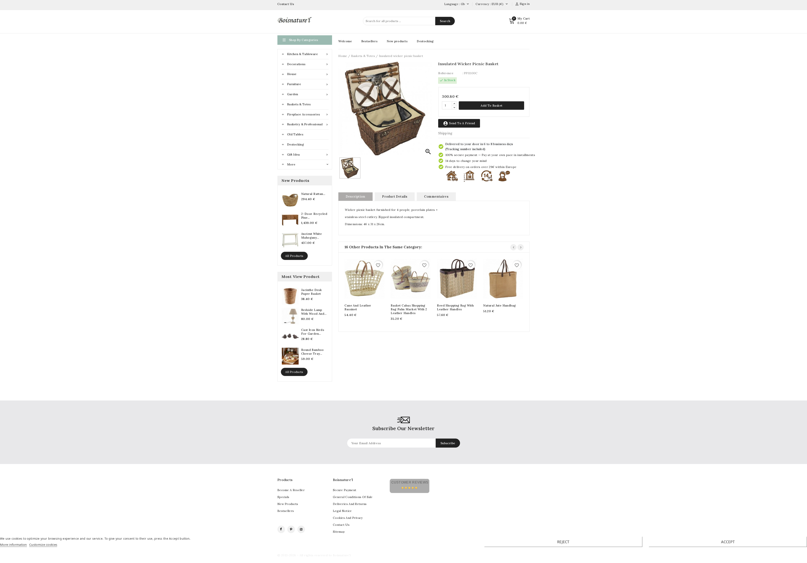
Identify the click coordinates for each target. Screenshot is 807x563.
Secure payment (344, 490)
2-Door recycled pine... (314, 215)
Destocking (295, 144)
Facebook (281, 529)
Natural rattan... (313, 194)
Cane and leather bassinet (357, 307)
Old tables (295, 134)
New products (397, 41)
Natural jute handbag (499, 305)
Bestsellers (369, 41)
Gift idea (308, 155)
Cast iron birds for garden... (312, 332)
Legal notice (342, 511)
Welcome (345, 41)
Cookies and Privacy (348, 518)
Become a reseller (291, 490)
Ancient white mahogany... (311, 235)
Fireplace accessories (308, 114)
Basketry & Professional (308, 124)
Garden (308, 94)
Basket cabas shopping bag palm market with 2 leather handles (409, 309)
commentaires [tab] (436, 196)
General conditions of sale (353, 497)
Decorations (308, 64)
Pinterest (291, 529)
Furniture (308, 84)
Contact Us (285, 4)
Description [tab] (355, 196)
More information (13, 544)
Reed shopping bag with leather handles (455, 307)
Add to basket (491, 105)
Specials (283, 497)
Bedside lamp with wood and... (313, 312)
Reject (563, 541)
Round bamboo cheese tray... (312, 352)
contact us (341, 525)
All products (294, 256)
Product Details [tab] (394, 196)
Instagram (301, 529)
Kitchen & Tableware (308, 54)
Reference (445, 73)
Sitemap (339, 532)
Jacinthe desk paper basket (311, 292)
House (308, 74)
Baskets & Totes (299, 104)
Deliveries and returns (350, 504)
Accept (728, 541)
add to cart (360, 279)
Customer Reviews (410, 482)
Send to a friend (459, 123)
